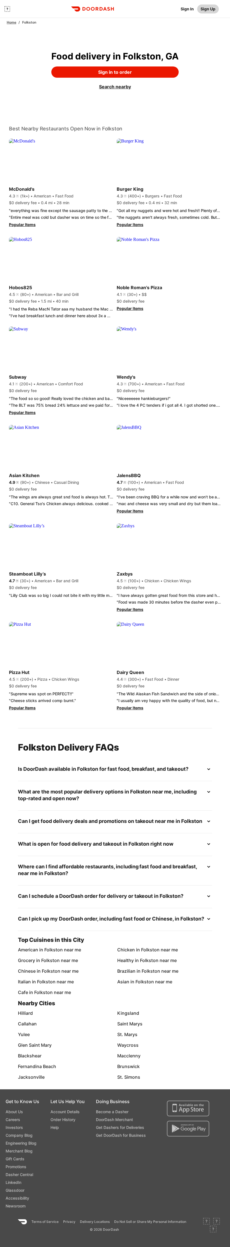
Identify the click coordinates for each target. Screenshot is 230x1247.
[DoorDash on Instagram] (213, 1230)
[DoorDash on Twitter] (216, 1222)
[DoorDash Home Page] (92, 8)
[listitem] (34, 950)
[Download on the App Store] (188, 1108)
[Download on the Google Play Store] (188, 1128)
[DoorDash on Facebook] (206, 1222)
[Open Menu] (7, 9)
